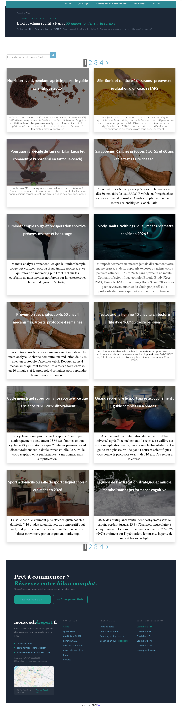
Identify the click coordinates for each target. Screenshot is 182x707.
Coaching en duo (113, 640)
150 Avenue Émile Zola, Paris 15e (33, 652)
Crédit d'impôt (139, 4)
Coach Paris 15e (144, 626)
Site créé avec (86, 705)
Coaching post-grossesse (112, 636)
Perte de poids (107, 626)
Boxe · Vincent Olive (73, 650)
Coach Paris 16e (144, 645)
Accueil (68, 4)
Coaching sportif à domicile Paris (111, 4)
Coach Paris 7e (144, 636)
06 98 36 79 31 (24, 643)
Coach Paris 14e (144, 640)
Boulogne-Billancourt (147, 650)
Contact (156, 4)
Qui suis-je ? (83, 4)
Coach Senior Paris (109, 631)
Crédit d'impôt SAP (72, 636)
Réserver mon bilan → (32, 599)
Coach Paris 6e (144, 631)
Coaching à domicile (73, 645)
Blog (65, 654)
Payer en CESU (70, 640)
